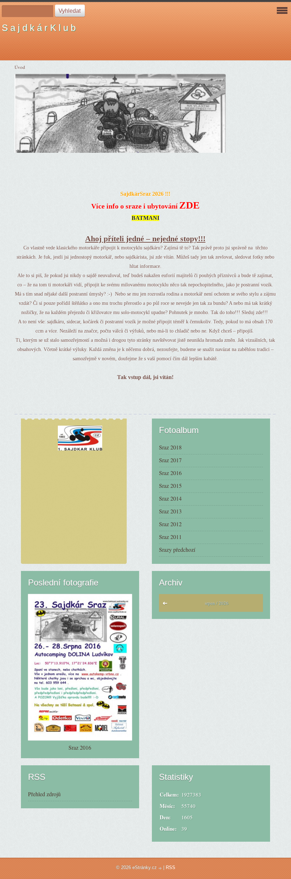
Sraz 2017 (170, 460)
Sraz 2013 (170, 511)
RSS (170, 867)
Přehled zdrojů (44, 794)
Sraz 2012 (170, 524)
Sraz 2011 (170, 536)
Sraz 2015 (170, 485)
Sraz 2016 (170, 472)
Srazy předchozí (177, 549)
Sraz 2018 (170, 447)
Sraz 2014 (170, 498)
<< (167, 605)
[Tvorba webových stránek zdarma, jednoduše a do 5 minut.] (160, 868)
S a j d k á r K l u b (39, 28)
